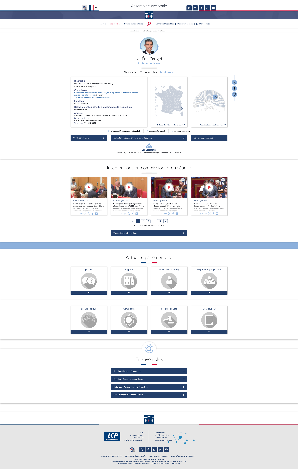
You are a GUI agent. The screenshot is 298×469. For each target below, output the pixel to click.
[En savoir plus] (169, 281)
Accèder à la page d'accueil (149, 14)
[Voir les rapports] (129, 281)
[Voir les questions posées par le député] (89, 281)
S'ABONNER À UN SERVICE (158, 456)
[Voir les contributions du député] (209, 320)
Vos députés (134, 31)
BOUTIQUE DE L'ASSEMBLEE (111, 456)
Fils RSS (169, 461)
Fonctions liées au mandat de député (149, 379)
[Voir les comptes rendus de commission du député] (129, 320)
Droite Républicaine (149, 63)
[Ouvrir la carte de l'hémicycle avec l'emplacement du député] (209, 102)
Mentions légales (117, 461)
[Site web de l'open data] (172, 436)
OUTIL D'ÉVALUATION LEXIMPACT (183, 456)
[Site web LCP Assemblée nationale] (125, 436)
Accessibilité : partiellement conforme (136, 461)
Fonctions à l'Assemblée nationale (149, 371)
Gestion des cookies (179, 461)
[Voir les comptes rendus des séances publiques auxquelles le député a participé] (89, 320)
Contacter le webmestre (158, 461)
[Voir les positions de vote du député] (169, 320)
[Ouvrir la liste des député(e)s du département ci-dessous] (169, 102)
